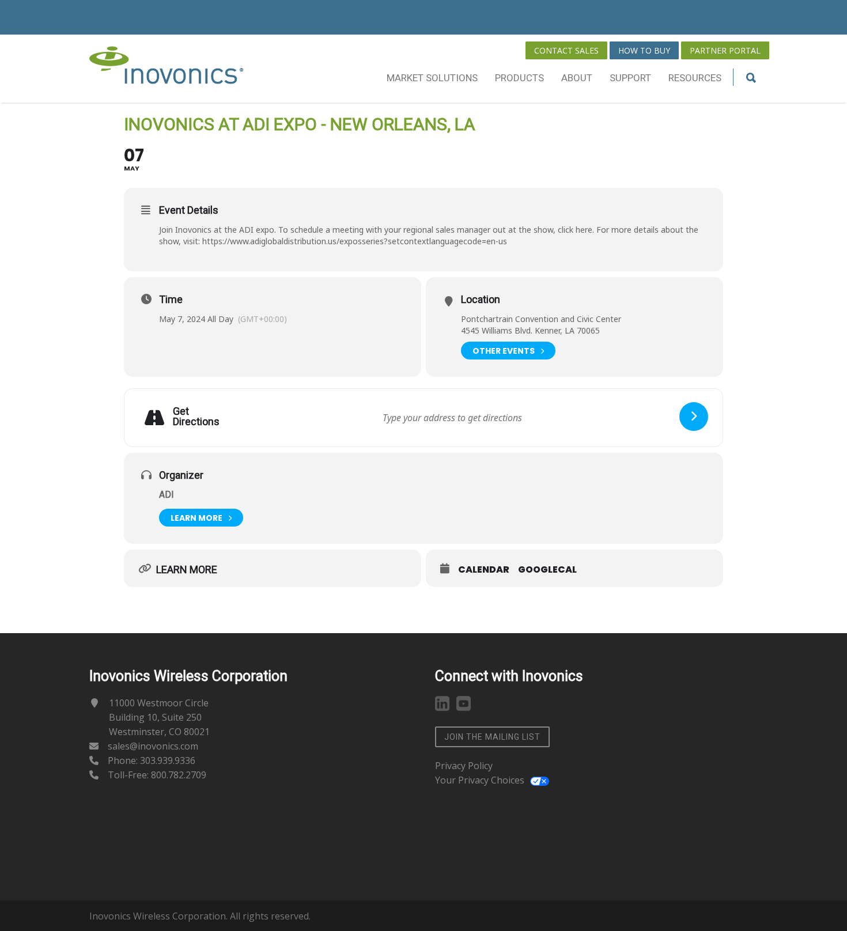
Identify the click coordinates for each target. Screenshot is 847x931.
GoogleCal (547, 570)
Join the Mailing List (492, 736)
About (576, 78)
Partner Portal (725, 50)
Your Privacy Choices (479, 780)
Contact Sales (566, 50)
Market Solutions (432, 78)
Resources (694, 78)
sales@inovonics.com (153, 746)
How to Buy (644, 50)
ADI (166, 494)
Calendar (483, 570)
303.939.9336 (167, 760)
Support (630, 78)
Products (519, 78)
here (584, 229)
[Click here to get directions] (693, 416)
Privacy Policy (464, 765)
